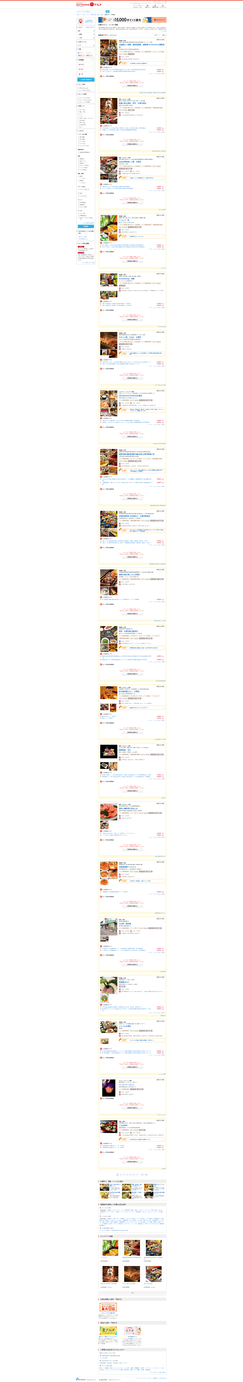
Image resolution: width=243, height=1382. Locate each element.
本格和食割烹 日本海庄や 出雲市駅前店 (134, 516)
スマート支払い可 (84, 189)
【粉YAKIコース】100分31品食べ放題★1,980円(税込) (116, 186)
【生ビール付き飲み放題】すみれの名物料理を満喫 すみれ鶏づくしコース (121, 364)
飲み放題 (82, 137)
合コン (81, 126)
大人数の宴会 (83, 124)
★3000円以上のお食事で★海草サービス (140, 1139)
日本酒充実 (83, 202)
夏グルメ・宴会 (83, 236)
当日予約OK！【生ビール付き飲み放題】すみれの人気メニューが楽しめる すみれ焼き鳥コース (126, 362)
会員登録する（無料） (138, 7)
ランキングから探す (105, 1230)
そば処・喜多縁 (125, 924)
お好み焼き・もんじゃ (141, 1212)
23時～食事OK (114, 1222)
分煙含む (83, 178)
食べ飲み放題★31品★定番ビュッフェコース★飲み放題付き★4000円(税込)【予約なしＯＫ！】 (126, 1051)
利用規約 (155, 1378)
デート (81, 114)
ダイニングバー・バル (118, 1210)
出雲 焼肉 (109, 1363)
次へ (146, 1174)
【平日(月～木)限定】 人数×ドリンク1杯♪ (140, 881)
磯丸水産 (126, 1369)
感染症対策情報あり (85, 152)
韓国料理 (103, 1212)
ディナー (82, 52)
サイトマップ (139, 1378)
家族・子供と (83, 111)
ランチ (89, 52)
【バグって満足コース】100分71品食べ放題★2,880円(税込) (117, 188)
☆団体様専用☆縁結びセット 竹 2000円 (113, 1145)
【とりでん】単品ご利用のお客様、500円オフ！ (142, 1040)
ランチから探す (104, 1358)
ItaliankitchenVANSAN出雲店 (130, 396)
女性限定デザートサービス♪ (137, 236)
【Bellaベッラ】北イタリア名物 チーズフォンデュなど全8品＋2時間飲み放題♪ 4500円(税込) (125, 422)
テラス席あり (83, 169)
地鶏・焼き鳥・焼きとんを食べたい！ (137, 1185)
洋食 (136, 1210)
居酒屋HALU (124, 982)
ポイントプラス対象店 (85, 102)
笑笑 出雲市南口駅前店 (128, 631)
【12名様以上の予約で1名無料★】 (139, 63)
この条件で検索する (86, 79)
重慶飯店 (137, 1368)
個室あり (82, 159)
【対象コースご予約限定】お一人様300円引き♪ (142, 178)
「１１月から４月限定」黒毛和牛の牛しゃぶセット (115, 835)
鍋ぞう (101, 1368)
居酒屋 (109, 1210)
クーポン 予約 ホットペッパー (160, 3)
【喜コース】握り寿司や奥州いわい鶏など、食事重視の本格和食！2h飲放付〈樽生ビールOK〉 (126, 542)
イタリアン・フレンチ (144, 1210)
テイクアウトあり (84, 145)
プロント (107, 1369)
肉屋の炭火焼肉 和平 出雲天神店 (132, 103)
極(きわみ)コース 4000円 (109, 716)
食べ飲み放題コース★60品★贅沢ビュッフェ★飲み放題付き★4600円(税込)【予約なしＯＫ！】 (126, 1053)
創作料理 (127, 1210)
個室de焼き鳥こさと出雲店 (129, 575)
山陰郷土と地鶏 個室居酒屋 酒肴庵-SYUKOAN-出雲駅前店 (153, 92)
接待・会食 (82, 122)
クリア (92, 59)
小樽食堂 (106, 1368)
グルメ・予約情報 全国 (91, 14)
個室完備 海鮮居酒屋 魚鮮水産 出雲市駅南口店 (137, 454)
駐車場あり (141, 1223)
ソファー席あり (84, 167)
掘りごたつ (83, 161)
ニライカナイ (156, 1368)
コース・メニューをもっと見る (157, 73)
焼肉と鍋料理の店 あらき (160, 856)
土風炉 (132, 1368)
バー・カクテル (124, 1212)
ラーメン (132, 1212)
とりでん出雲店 (125, 1026)
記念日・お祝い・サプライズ (86, 118)
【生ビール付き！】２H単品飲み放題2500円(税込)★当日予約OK (118, 71)
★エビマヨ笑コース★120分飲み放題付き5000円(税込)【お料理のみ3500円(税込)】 (123, 247)
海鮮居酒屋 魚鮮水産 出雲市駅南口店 (158, 505)
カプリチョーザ (115, 1369)
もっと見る (164, 31)
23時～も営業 (105, 1222)
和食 (132, 1210)
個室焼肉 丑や (125, 750)
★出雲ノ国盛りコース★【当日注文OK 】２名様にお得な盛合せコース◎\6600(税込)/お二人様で (126, 775)
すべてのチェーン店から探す (157, 1372)
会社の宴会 (82, 120)
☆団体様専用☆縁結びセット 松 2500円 (113, 1147)
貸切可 (155, 1222)
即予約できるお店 (84, 88)
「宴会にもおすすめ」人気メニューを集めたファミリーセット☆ (118, 833)
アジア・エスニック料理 (113, 1212)
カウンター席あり (84, 165)
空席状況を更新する (132, 85)
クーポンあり (83, 196)
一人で (81, 116)
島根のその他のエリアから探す (108, 1353)
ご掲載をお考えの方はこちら (114, 1379)
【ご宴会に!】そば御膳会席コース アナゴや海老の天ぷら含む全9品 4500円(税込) (123, 950)
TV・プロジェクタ (132, 1222)
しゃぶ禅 (126, 1368)
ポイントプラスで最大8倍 (108, 1313)
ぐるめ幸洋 (123, 1125)
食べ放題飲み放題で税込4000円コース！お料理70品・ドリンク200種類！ (121, 599)
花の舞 (142, 1369)
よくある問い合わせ (136, 3)
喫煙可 (81, 180)
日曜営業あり (83, 215)
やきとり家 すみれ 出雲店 (130, 337)
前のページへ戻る (81, 14)
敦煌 (111, 1368)
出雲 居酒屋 (103, 1363)
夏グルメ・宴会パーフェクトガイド (108, 1336)
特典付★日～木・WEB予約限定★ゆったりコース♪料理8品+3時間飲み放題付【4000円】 (124, 659)
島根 (98, 14)
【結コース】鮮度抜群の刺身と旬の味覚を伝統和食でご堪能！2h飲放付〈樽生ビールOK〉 (125, 541)
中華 (152, 1210)
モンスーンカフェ (118, 1368)
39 (142, 1174)
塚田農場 (148, 1369)
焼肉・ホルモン (159, 1210)
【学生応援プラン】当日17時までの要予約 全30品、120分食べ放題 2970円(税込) (123, 128)
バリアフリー (127, 1223)
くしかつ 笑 (124, 220)
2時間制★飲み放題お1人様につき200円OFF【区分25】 (144, 648)
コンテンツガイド (147, 3)
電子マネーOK (147, 1220)
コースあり (83, 141)
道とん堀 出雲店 (162, 209)
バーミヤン (148, 1368)
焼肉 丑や (164, 797)
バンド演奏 (149, 1222)
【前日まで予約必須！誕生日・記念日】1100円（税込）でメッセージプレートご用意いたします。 (146, 410)
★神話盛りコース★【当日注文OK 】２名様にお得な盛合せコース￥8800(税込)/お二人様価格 (126, 776)
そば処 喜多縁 (163, 971)
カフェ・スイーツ (152, 1212)
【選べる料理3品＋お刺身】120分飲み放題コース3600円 (116, 305)
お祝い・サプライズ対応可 (86, 218)
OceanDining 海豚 (127, 279)
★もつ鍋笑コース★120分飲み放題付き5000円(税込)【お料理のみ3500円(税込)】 (123, 245)
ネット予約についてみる (88, 262)
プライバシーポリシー (147, 1378)
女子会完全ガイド (83, 239)
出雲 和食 (115, 1363)
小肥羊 (142, 1368)
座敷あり (82, 163)
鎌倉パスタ (133, 1369)
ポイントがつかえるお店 (85, 100)
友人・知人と (83, 109)
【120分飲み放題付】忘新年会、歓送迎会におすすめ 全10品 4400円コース (122, 1007)
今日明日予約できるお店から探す (119, 1230)
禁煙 (81, 176)
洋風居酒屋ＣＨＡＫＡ (127, 867)
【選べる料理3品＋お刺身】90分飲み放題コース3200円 (116, 303)
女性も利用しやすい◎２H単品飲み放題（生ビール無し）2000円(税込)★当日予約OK (124, 69)
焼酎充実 (82, 204)
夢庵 (122, 1369)
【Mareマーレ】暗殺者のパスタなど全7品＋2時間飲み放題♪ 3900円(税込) (121, 420)
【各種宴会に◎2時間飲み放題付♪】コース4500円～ (115, 891)
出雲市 (101, 14)
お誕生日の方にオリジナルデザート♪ (139, 707)
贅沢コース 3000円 (107, 718)
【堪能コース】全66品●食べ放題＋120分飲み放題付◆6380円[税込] (119, 130)
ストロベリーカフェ (126, 1085)
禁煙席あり (157, 1218)
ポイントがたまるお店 (85, 97)
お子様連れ (105, 1223)
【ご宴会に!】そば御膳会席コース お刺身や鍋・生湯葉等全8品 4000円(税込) (122, 948)
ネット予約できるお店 (85, 90)
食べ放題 (82, 139)
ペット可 (134, 1223)
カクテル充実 (83, 207)
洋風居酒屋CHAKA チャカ (160, 913)
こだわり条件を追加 (87, 223)
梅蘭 (138, 1369)
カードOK (82, 213)
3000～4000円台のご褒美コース (115, 1185)
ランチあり (83, 143)
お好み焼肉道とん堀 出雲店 (130, 162)
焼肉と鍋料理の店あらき (128, 808)
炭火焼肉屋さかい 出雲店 (129, 691)
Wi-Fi (146, 1223)
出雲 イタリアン (123, 1363)
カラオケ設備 (141, 1222)
